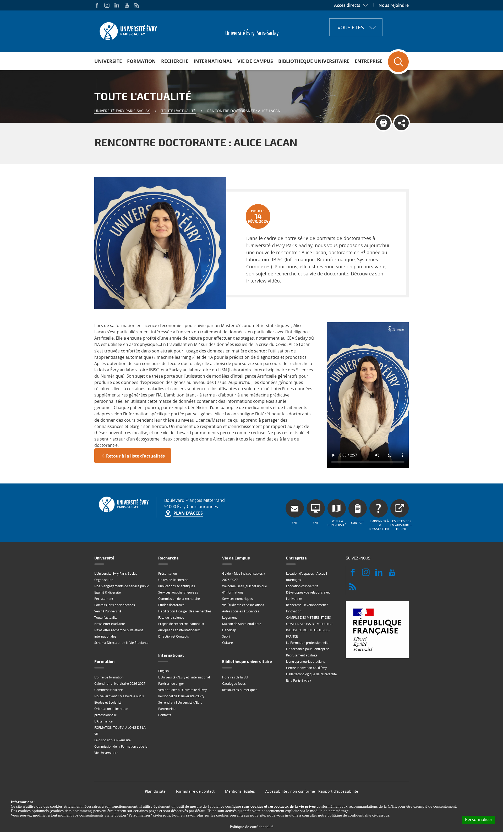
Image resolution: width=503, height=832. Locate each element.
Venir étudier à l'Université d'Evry (182, 690)
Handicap (229, 630)
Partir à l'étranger (171, 683)
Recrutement (103, 598)
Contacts (164, 715)
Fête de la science (171, 617)
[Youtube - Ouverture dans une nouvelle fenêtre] (126, 5)
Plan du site (155, 791)
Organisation (103, 580)
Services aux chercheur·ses (178, 592)
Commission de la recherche (179, 598)
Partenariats (167, 708)
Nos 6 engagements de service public (121, 586)
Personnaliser (479, 819)
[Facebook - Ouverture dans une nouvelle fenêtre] (97, 5)
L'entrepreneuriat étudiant (305, 661)
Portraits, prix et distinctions (114, 605)
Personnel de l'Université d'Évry (181, 696)
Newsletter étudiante (109, 624)
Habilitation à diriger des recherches (184, 611)
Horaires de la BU (235, 677)
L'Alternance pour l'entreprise (308, 649)
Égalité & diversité (107, 592)
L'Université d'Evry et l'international (184, 677)
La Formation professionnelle (307, 642)
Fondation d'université (302, 586)
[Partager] (401, 123)
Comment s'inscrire (108, 690)
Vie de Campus (255, 61)
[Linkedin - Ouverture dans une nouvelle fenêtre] (116, 5)
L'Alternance (103, 721)
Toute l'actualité (178, 110)
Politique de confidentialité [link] (252, 827)
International (213, 61)
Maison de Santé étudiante (241, 624)
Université (108, 61)
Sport (226, 636)
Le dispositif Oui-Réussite (112, 740)
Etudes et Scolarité (108, 702)
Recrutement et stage (302, 655)
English (163, 671)
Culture (227, 642)
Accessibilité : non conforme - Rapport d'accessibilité (311, 791)
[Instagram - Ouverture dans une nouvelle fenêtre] (107, 5)
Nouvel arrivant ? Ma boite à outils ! (119, 696)
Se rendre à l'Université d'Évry (180, 702)
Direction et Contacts (173, 636)
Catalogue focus (234, 683)
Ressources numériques (239, 690)
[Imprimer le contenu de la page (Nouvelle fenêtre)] (383, 123)
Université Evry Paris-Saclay (122, 110)
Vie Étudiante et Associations (243, 605)
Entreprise (368, 61)
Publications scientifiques (176, 586)
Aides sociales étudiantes (240, 611)
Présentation (167, 573)
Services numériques (237, 598)
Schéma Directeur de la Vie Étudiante (121, 642)
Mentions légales (240, 791)
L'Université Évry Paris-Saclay (115, 573)
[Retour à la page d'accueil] (127, 29)
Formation (141, 61)
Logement (229, 617)
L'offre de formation (108, 677)
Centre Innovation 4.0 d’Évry (306, 668)
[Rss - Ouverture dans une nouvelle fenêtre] (136, 5)
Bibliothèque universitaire (313, 61)
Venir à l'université (107, 611)
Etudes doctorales (171, 605)
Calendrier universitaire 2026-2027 (119, 683)
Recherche (174, 61)
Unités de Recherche (173, 580)
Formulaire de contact (195, 791)
